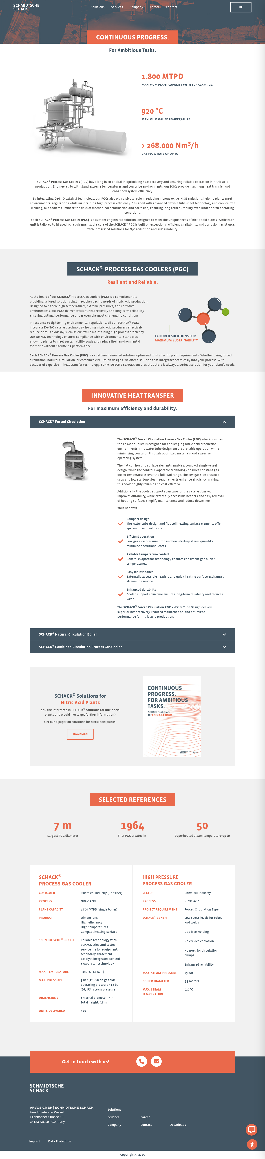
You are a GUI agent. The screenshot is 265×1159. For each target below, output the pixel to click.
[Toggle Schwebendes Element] (251, 1130)
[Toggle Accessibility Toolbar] (252, 1144)
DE (241, 7)
